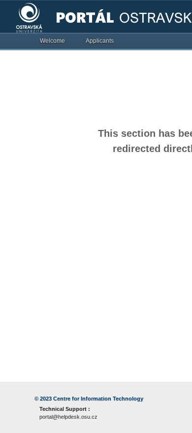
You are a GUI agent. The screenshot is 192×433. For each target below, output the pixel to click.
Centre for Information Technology (98, 399)
